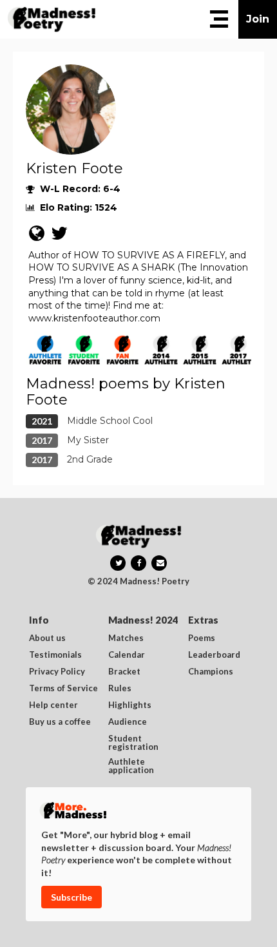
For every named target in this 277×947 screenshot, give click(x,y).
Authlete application (131, 766)
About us (47, 638)
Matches (126, 638)
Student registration (133, 742)
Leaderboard (214, 655)
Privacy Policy (57, 671)
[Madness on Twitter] (118, 563)
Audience (127, 722)
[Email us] (159, 563)
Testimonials (55, 655)
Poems (201, 638)
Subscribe (71, 897)
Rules (119, 688)
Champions (210, 671)
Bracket (124, 671)
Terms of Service (63, 688)
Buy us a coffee (60, 722)
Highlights (129, 705)
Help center (53, 705)
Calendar (126, 655)
